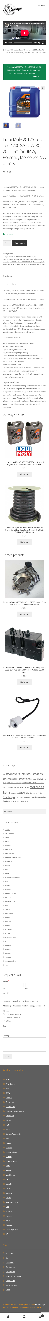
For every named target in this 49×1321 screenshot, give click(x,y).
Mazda (7, 933)
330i (10, 779)
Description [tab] (7, 276)
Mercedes (36, 262)
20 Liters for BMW (13, 259)
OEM (12, 264)
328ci (35, 774)
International (10, 901)
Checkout (10, 1262)
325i (24, 774)
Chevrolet (8, 850)
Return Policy (11, 1285)
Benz (34, 779)
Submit (7, 1056)
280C (4, 774)
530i (30, 779)
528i (25, 779)
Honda (7, 885)
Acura (7, 830)
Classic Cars (9, 854)
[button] (43, 88)
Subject (6, 1026)
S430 (20, 798)
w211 (20, 801)
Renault (8, 953)
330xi (15, 779)
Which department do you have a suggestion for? (24, 1007)
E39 (23, 783)
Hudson (8, 889)
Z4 (27, 801)
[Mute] (39, 43)
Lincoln (8, 921)
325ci (19, 774)
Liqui (32, 259)
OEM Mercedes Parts (34, 793)
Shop (8, 1290)
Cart (7, 1258)
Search (24, 1317)
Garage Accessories (12, 877)
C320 (8, 783)
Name (6, 981)
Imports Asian (10, 893)
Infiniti (8, 897)
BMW (13, 256)
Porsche (30, 256)
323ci (8, 774)
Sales (8, 1011)
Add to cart (20, 243)
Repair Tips (10, 1280)
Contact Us (10, 1267)
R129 (17, 798)
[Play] (6, 43)
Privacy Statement (13, 1276)
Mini (6, 941)
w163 (10, 802)
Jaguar (8, 909)
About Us (9, 1253)
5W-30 (22, 259)
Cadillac (8, 846)
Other (8, 1021)
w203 (15, 801)
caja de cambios (16, 783)
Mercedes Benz (17, 50)
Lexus (7, 917)
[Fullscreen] (43, 43)
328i (40, 774)
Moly (42, 262)
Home (7, 50)
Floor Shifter (11, 787)
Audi (7, 838)
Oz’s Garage (9, 797)
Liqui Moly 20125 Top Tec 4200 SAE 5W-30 (17, 262)
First (4, 988)
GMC (7, 881)
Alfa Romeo (9, 834)
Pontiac (8, 945)
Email (6, 993)
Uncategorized (10, 961)
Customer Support (13, 1014)
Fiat (6, 869)
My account (10, 1271)
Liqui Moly (38, 259)
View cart (37, 76)
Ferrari (7, 865)
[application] (24, 33)
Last (26, 988)
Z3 (25, 802)
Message (7, 1035)
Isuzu (7, 905)
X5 (23, 802)
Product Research (13, 1017)
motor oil (6, 264)
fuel (18, 788)
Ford (7, 873)
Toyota (8, 957)
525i (21, 779)
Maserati (8, 929)
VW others (41, 264)
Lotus (7, 925)
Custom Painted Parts (13, 857)
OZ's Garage (40, 1304)
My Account (8, 1317)
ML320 (12, 793)
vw (35, 264)
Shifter (27, 798)
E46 (25, 783)
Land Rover (9, 913)
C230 (45, 779)
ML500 (17, 793)
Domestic (8, 861)
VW (35, 256)
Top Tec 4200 (29, 264)
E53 (28, 783)
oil (15, 264)
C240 (4, 783)
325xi (29, 774)
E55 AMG (32, 783)
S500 (23, 798)
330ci (5, 779)
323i (13, 774)
